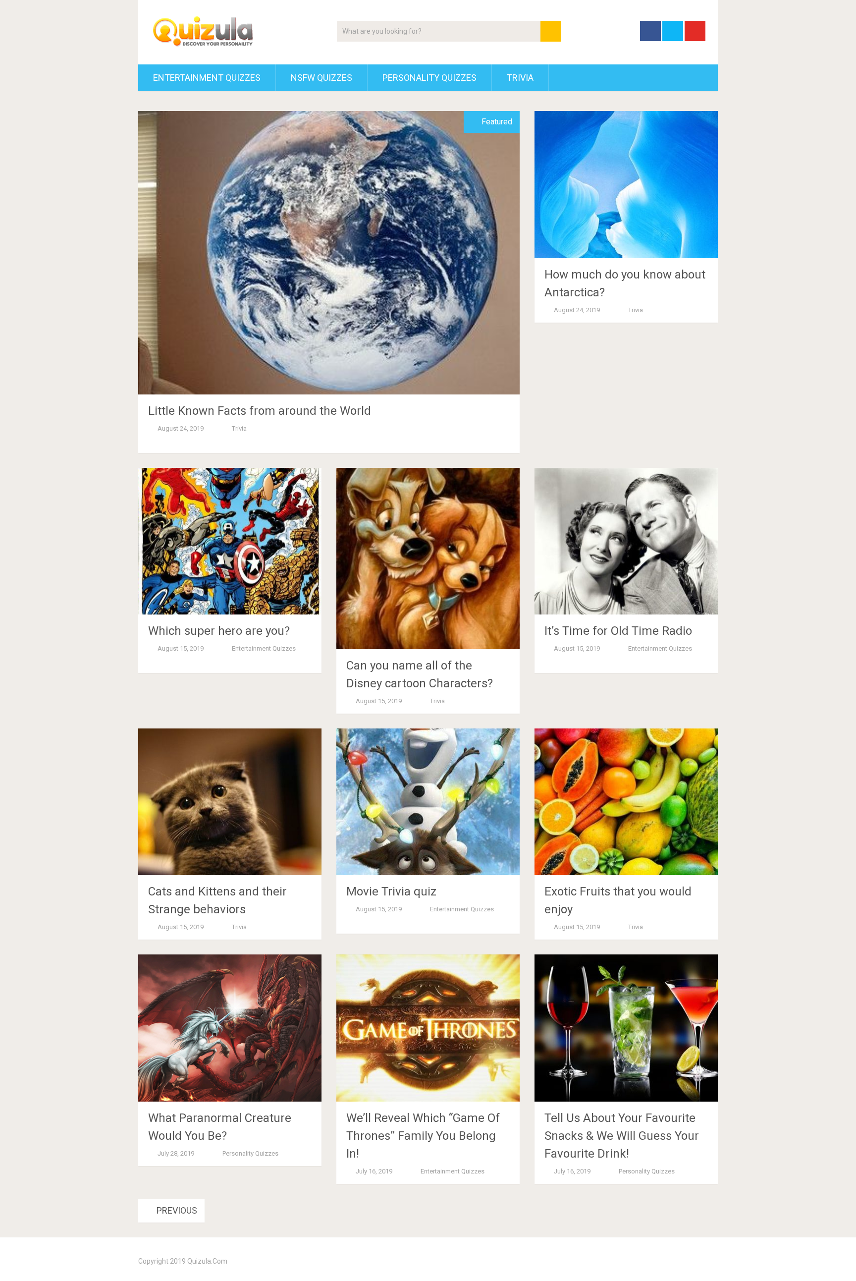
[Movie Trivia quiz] (428, 802)
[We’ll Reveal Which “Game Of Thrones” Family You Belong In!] (428, 1028)
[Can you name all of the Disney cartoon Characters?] (428, 558)
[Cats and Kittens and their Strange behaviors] (229, 802)
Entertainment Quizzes (207, 77)
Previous (176, 1210)
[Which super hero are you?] (229, 541)
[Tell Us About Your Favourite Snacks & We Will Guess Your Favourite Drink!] (626, 1028)
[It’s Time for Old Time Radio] (626, 541)
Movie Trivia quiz (391, 891)
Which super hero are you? (219, 631)
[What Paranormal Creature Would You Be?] (229, 1028)
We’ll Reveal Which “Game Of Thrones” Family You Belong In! (423, 1136)
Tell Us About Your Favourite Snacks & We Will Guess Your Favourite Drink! (621, 1136)
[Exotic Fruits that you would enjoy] (626, 802)
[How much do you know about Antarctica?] (626, 184)
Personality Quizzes (429, 77)
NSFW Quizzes (321, 77)
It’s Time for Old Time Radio (618, 631)
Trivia (520, 77)
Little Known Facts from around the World (259, 411)
